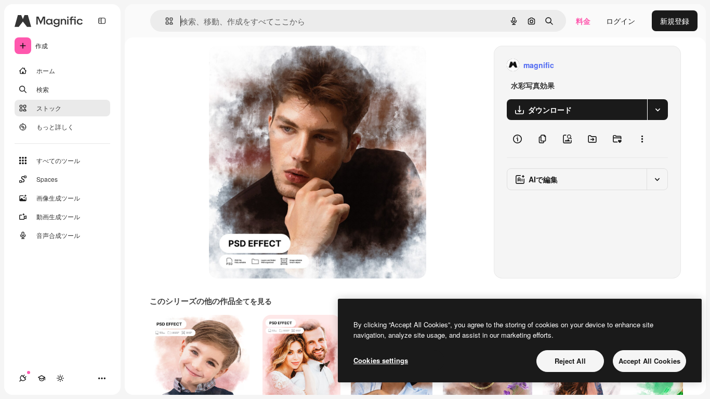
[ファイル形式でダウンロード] (657, 109)
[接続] (23, 378)
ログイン (620, 21)
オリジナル (280, 65)
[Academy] (41, 378)
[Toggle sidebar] (102, 20)
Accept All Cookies (649, 361)
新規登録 (674, 21)
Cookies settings (380, 360)
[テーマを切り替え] (60, 378)
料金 (583, 21)
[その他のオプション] (642, 138)
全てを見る (253, 301)
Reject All (570, 361)
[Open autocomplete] (165, 21)
